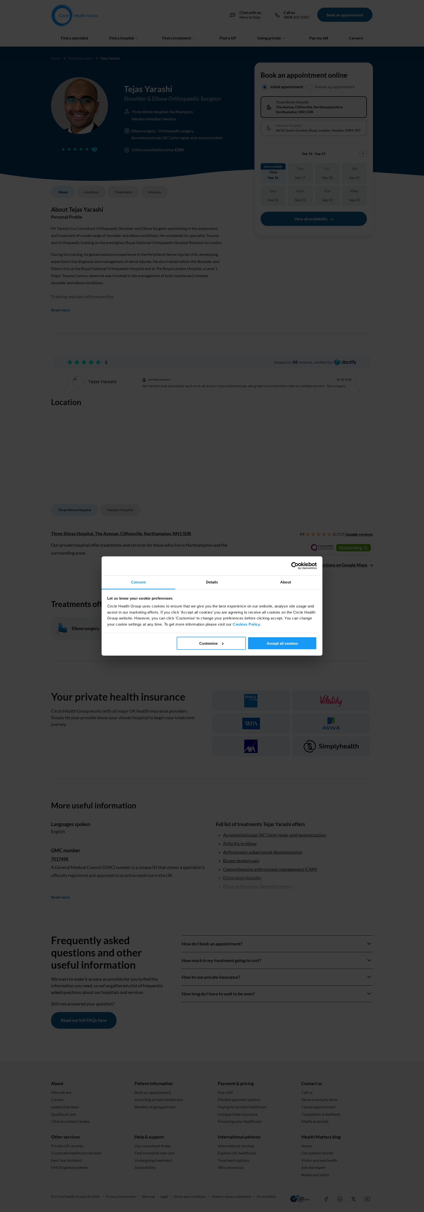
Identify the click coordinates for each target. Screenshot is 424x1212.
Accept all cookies (282, 643)
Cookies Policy (246, 624)
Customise (208, 643)
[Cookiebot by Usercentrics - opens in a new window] (295, 565)
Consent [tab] (138, 582)
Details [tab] (212, 582)
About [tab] (285, 582)
